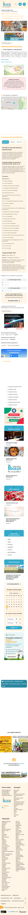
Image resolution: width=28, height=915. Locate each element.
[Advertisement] (14, 374)
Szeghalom (7, 11)
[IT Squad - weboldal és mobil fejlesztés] (23, 912)
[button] (14, 103)
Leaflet (25, 108)
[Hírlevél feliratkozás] (1, 907)
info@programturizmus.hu (17, 86)
